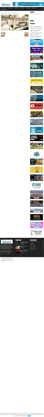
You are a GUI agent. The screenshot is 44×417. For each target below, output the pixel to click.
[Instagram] (39, 1)
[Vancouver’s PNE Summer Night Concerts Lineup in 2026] (18, 251)
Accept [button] (29, 415)
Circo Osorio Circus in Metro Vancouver (36, 32)
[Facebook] (37, 1)
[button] (43, 9)
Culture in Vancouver (32, 245)
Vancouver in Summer (33, 246)
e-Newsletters (4, 9)
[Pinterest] (40, 1)
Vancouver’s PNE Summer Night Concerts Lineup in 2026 (35, 30)
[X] (41, 1)
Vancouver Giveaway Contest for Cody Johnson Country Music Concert (36, 27)
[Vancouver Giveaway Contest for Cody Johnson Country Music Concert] (18, 243)
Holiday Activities (32, 244)
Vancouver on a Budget (33, 249)
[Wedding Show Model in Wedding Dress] (14, 22)
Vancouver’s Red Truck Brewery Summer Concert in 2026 (35, 34)
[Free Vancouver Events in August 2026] (18, 247)
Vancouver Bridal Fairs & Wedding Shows (7, 11)
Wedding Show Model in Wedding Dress (10, 13)
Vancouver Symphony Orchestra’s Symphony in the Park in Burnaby (35, 36)
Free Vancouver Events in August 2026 (36, 28)
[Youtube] (43, 1)
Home (1, 11)
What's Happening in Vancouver (34, 241)
